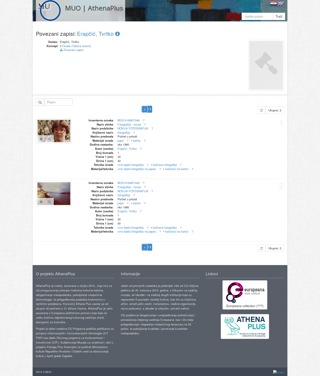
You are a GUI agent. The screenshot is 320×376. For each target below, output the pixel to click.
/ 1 (149, 109)
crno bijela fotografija (131, 165)
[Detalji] (41, 139)
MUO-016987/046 (129, 120)
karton (137, 140)
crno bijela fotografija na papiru (137, 169)
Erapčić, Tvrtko (96, 33)
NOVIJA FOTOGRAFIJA (133, 128)
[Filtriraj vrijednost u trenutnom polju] (143, 120)
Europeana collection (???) (245, 306)
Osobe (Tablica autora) (76, 46)
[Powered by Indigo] (278, 372)
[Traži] (40, 102)
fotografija (124, 132)
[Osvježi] (262, 110)
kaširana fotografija (165, 165)
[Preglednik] (49, 139)
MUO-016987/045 (129, 183)
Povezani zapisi (73, 50)
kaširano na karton (177, 169)
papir (121, 140)
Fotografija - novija (129, 124)
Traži (279, 16)
